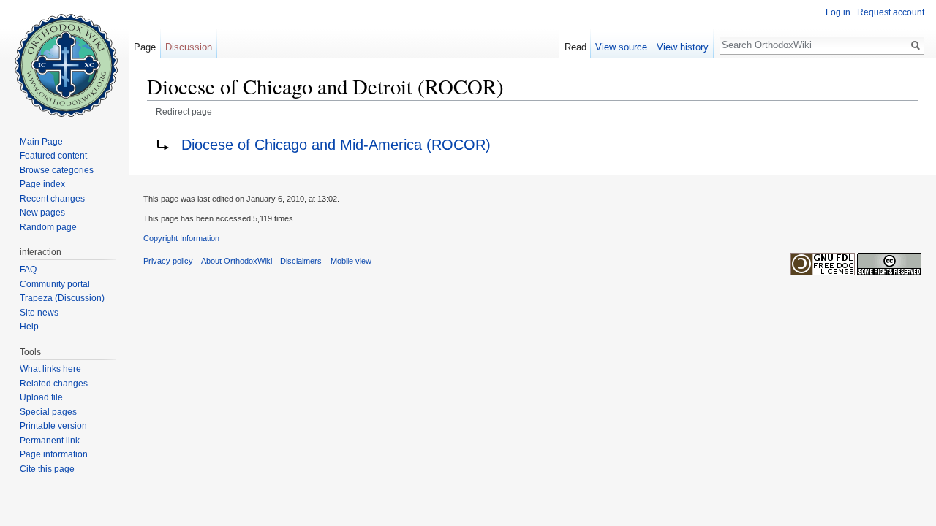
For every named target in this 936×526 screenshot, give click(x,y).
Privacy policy (168, 260)
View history (683, 47)
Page (145, 47)
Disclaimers (301, 260)
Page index (42, 184)
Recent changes (52, 199)
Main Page (41, 142)
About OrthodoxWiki (236, 260)
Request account (890, 12)
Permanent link (50, 440)
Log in (838, 12)
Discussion (188, 47)
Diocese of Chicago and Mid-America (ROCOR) (336, 145)
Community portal (55, 284)
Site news (39, 313)
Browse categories (57, 170)
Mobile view (351, 260)
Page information (54, 454)
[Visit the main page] (64, 58)
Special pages (48, 412)
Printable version (53, 426)
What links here (50, 369)
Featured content (53, 155)
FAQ (28, 269)
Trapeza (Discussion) (62, 298)
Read (575, 47)
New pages (42, 212)
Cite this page (47, 469)
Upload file (41, 397)
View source (621, 47)
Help (29, 326)
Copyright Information (181, 238)
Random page (48, 227)
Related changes (54, 383)
